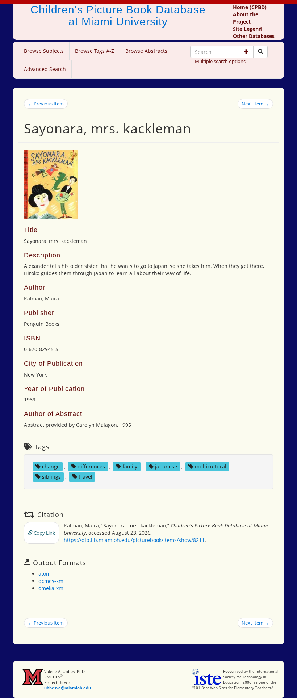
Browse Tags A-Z (94, 50)
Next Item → (255, 103)
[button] (246, 52)
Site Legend (247, 28)
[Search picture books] (260, 52)
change (51, 466)
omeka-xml (51, 588)
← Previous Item (46, 103)
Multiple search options (220, 61)
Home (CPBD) (250, 7)
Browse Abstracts (146, 50)
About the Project (245, 18)
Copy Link (44, 533)
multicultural (210, 466)
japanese (166, 466)
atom (44, 573)
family (129, 466)
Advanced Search (45, 69)
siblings (51, 476)
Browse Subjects (44, 50)
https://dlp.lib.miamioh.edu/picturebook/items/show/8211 (134, 540)
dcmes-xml (51, 580)
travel (85, 476)
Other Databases (254, 36)
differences (91, 466)
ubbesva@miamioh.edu (67, 687)
